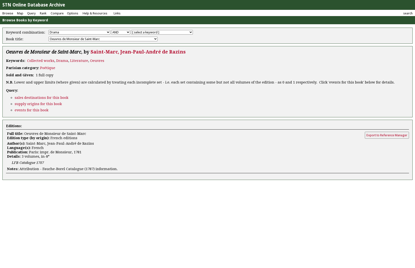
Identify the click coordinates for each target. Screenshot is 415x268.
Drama (62, 61)
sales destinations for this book (41, 97)
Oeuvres (97, 61)
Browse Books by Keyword (25, 20)
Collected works (40, 61)
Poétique (47, 68)
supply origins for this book (38, 104)
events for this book (32, 110)
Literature (79, 61)
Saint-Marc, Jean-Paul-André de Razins (138, 52)
